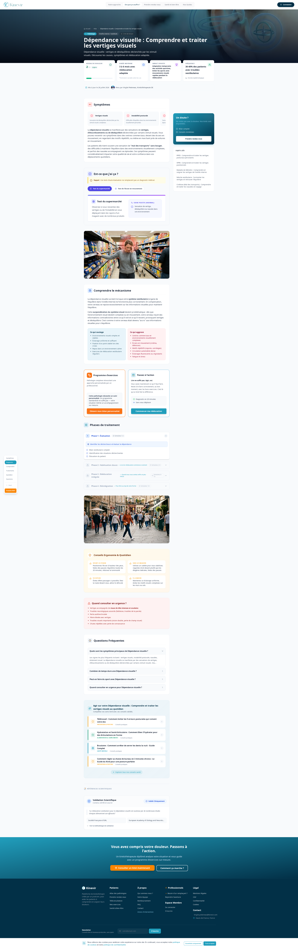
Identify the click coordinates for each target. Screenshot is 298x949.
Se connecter (170, 907)
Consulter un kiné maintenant (134, 867)
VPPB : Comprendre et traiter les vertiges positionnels (192, 164)
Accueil (88, 29)
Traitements (10, 471)
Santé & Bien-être (116, 908)
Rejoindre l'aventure (173, 897)
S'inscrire (168, 911)
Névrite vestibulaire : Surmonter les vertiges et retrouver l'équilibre (190, 178)
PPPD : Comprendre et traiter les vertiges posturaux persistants (193, 156)
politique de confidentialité (114, 945)
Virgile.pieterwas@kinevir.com (205, 915)
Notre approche (114, 4)
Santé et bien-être (172, 4)
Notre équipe (142, 897)
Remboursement (144, 901)
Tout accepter (210, 943)
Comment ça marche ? (172, 868)
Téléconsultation (116, 901)
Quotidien (9, 475)
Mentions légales (199, 893)
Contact (140, 908)
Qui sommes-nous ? (145, 893)
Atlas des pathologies (118, 893)
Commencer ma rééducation (149, 411)
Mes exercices (115, 904)
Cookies (196, 904)
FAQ (139, 904)
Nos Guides (187, 4)
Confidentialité (198, 901)
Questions (9, 479)
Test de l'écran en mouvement (128, 188)
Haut (10, 485)
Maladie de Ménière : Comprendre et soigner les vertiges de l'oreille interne (192, 171)
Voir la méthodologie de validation (102, 826)
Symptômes (10, 458)
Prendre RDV (10, 491)
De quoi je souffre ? (132, 4)
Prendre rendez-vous (152, 4)
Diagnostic (9, 462)
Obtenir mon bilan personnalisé (104, 411)
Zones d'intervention (145, 912)
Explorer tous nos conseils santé (128, 772)
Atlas (95, 29)
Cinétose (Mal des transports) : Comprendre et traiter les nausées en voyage (194, 185)
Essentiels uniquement (193, 943)
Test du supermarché (100, 188)
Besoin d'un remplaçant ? (176, 893)
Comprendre (10, 467)
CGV (194, 897)
